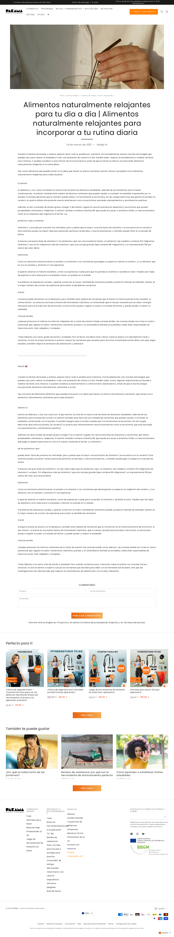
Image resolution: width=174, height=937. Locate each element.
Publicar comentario (87, 615)
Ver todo (87, 715)
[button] (161, 11)
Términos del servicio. (134, 622)
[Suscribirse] (165, 816)
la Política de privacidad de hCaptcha (99, 622)
